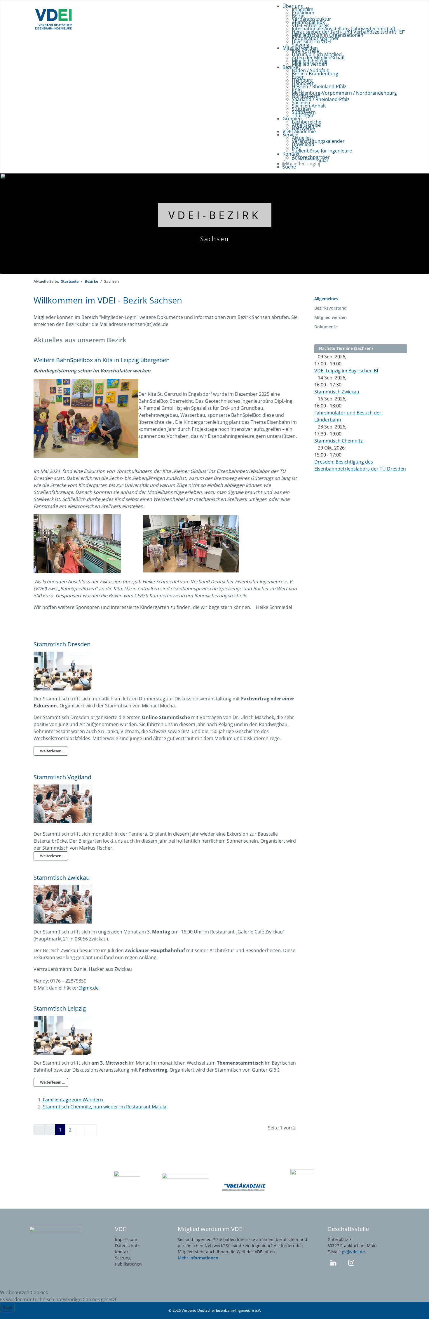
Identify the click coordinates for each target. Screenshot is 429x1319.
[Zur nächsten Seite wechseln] (80, 1129)
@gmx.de (89, 988)
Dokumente (326, 326)
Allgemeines (326, 298)
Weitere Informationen (200, 1315)
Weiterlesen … (52, 751)
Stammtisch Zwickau (62, 877)
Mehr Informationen (198, 1258)
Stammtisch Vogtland (62, 777)
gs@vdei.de (353, 1251)
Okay (7, 1307)
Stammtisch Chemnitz (338, 441)
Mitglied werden (330, 317)
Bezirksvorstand (330, 308)
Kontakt (122, 1251)
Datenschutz (127, 1245)
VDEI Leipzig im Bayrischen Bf (346, 370)
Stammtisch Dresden (62, 644)
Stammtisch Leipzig (60, 1008)
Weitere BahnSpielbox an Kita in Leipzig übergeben (102, 360)
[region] (214, 223)
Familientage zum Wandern (73, 1099)
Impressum (126, 1239)
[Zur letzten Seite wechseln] (91, 1129)
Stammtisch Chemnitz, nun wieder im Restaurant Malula (104, 1106)
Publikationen (128, 1264)
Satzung (123, 1258)
